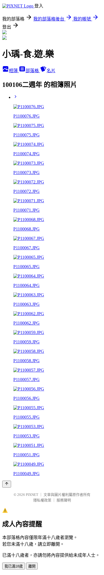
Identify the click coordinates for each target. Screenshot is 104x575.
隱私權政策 (42, 500)
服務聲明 (64, 500)
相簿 (14, 70)
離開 (31, 566)
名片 (51, 70)
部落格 (33, 70)
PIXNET (32, 495)
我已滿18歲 (13, 566)
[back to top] (6, 484)
